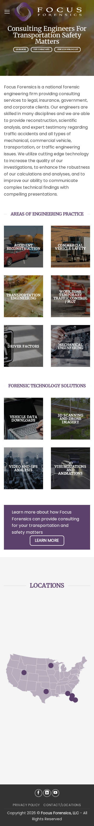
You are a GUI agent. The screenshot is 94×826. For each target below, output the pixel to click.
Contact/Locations (62, 805)
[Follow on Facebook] (39, 793)
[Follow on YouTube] (56, 793)
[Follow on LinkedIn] (47, 793)
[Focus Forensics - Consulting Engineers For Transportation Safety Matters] (48, 12)
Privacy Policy (26, 805)
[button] (7, 11)
